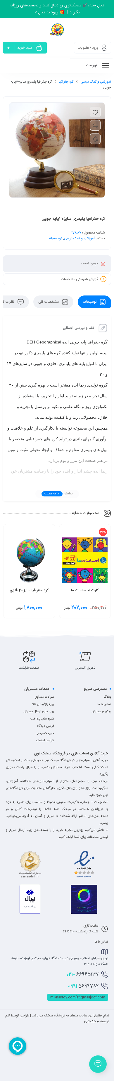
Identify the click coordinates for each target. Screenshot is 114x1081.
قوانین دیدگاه (45, 726)
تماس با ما (104, 704)
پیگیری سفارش (101, 711)
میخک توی (91, 1021)
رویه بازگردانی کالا (43, 704)
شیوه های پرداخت (42, 719)
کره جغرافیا (66, 82)
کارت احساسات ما (85, 590)
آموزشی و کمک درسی (95, 82)
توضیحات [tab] (90, 302)
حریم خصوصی (45, 733)
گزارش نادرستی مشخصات (79, 279)
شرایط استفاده (45, 740)
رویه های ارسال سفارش (38, 711)
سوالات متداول (44, 697)
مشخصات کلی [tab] (49, 302)
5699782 (83, 986)
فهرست (92, 65)
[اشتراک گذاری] (95, 138)
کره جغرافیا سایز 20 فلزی (29, 590)
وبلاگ (107, 697)
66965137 (82, 974)
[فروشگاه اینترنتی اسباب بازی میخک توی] (57, 29)
